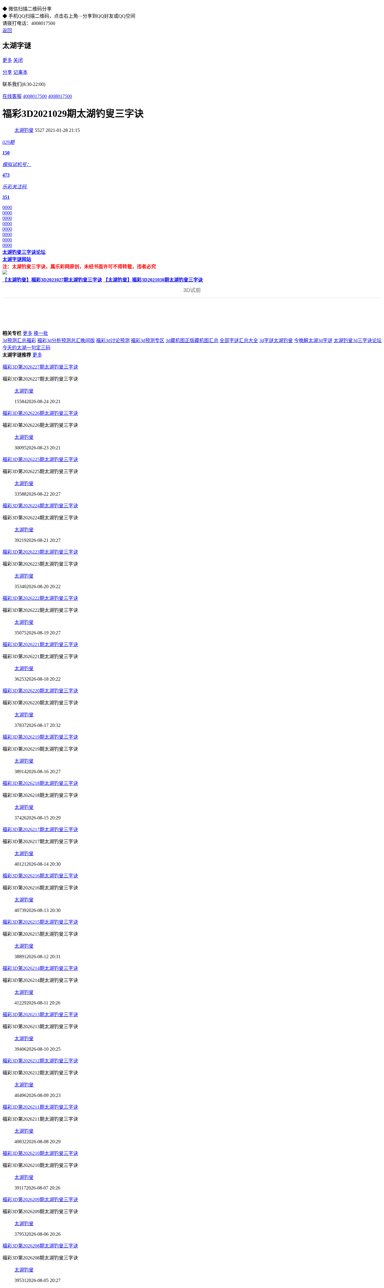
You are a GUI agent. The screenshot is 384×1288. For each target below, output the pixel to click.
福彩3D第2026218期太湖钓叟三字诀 (40, 783)
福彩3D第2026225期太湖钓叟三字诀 (40, 459)
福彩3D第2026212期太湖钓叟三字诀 (40, 1060)
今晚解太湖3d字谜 (313, 340)
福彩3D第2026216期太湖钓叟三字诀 (40, 875)
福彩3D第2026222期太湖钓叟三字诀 (40, 598)
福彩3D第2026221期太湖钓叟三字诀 (40, 644)
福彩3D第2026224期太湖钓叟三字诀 (40, 505)
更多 (7, 60)
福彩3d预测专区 (147, 340)
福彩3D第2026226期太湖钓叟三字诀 (40, 413)
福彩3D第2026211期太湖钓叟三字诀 (40, 1107)
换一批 (41, 333)
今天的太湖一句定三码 (26, 347)
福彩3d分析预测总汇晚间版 (66, 340)
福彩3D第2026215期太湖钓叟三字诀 (40, 922)
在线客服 (12, 96)
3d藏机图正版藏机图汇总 (192, 340)
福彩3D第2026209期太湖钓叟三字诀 (40, 1199)
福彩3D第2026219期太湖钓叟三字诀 (40, 737)
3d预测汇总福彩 (19, 340)
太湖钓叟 (24, 130)
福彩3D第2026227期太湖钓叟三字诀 (40, 366)
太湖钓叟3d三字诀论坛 (358, 340)
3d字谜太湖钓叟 (276, 340)
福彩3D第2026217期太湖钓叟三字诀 (40, 829)
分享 (7, 72)
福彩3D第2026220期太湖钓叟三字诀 (40, 690)
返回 (7, 30)
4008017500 (35, 96)
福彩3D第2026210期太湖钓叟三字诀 (40, 1153)
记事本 (20, 72)
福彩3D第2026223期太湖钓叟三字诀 (40, 551)
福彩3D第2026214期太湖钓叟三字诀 (40, 968)
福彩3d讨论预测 (113, 340)
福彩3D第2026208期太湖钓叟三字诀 (40, 1245)
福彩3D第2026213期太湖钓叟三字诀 (40, 1014)
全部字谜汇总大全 (239, 340)
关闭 (18, 60)
